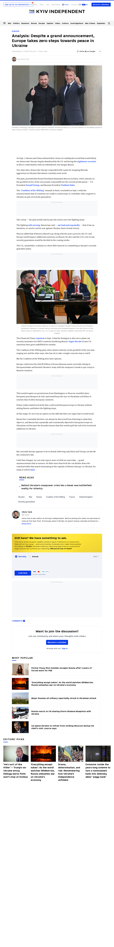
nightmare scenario (86, 161)
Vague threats (74, 341)
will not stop (34, 225)
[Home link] (57, 11)
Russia (34, 23)
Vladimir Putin (67, 185)
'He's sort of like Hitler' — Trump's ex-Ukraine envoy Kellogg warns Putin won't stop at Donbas (15, 770)
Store (66, 4)
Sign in (65, 648)
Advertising (56, 4)
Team (41, 4)
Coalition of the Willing (32, 190)
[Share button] (100, 51)
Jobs (47, 4)
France (72, 497)
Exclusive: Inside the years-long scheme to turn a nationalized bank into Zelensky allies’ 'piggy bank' (98, 770)
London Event (76, 4)
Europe (42, 23)
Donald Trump (32, 185)
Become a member (57, 642)
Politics (16, 23)
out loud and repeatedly (69, 225)
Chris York (24, 59)
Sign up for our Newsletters (18, 4)
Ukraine (21, 497)
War (9, 23)
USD (95, 557)
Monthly (22, 557)
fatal (32, 470)
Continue (22, 573)
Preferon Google (87, 51)
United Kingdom (86, 497)
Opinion (50, 23)
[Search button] (109, 23)
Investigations (76, 23)
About (35, 4)
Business (25, 23)
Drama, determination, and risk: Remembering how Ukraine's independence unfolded (69, 772)
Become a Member (101, 4)
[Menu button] (4, 23)
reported (39, 338)
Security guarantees (26, 502)
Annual (35, 557)
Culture (65, 23)
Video (57, 23)
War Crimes (90, 23)
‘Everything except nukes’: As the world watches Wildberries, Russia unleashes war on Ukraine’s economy (43, 772)
